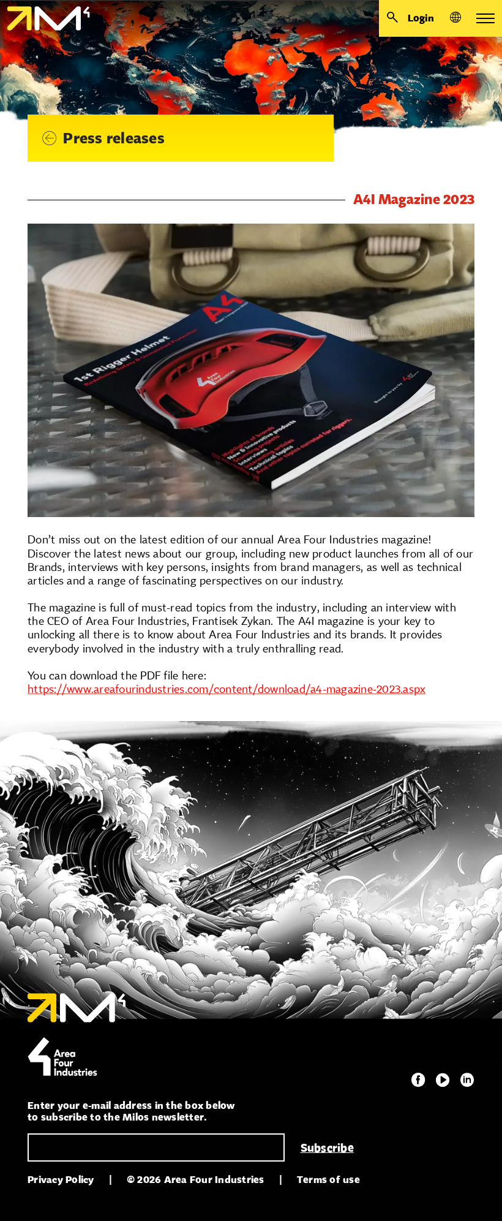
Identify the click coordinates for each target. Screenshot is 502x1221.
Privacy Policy (61, 1179)
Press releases (114, 138)
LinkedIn (467, 1080)
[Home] (45, 18)
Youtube (442, 1080)
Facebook (418, 1080)
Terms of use (328, 1179)
